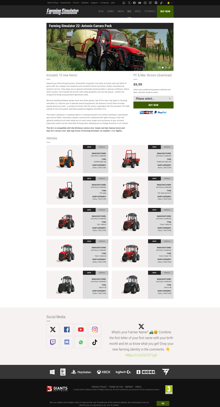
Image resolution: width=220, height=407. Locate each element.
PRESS (138, 386)
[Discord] (156, 2)
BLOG (101, 11)
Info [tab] (89, 147)
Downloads (66, 2)
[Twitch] (150, 2)
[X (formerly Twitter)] (129, 2)
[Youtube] (139, 2)
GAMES (110, 11)
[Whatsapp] (124, 2)
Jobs (113, 2)
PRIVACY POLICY (99, 386)
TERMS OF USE (116, 386)
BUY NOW (165, 11)
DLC (129, 11)
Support (94, 2)
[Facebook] (134, 2)
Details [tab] (102, 147)
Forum (76, 2)
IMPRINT (129, 386)
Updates (84, 2)
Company (104, 2)
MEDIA (121, 11)
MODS (138, 11)
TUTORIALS (149, 11)
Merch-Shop (52, 2)
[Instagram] (145, 2)
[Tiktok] (161, 2)
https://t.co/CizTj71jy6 (141, 355)
